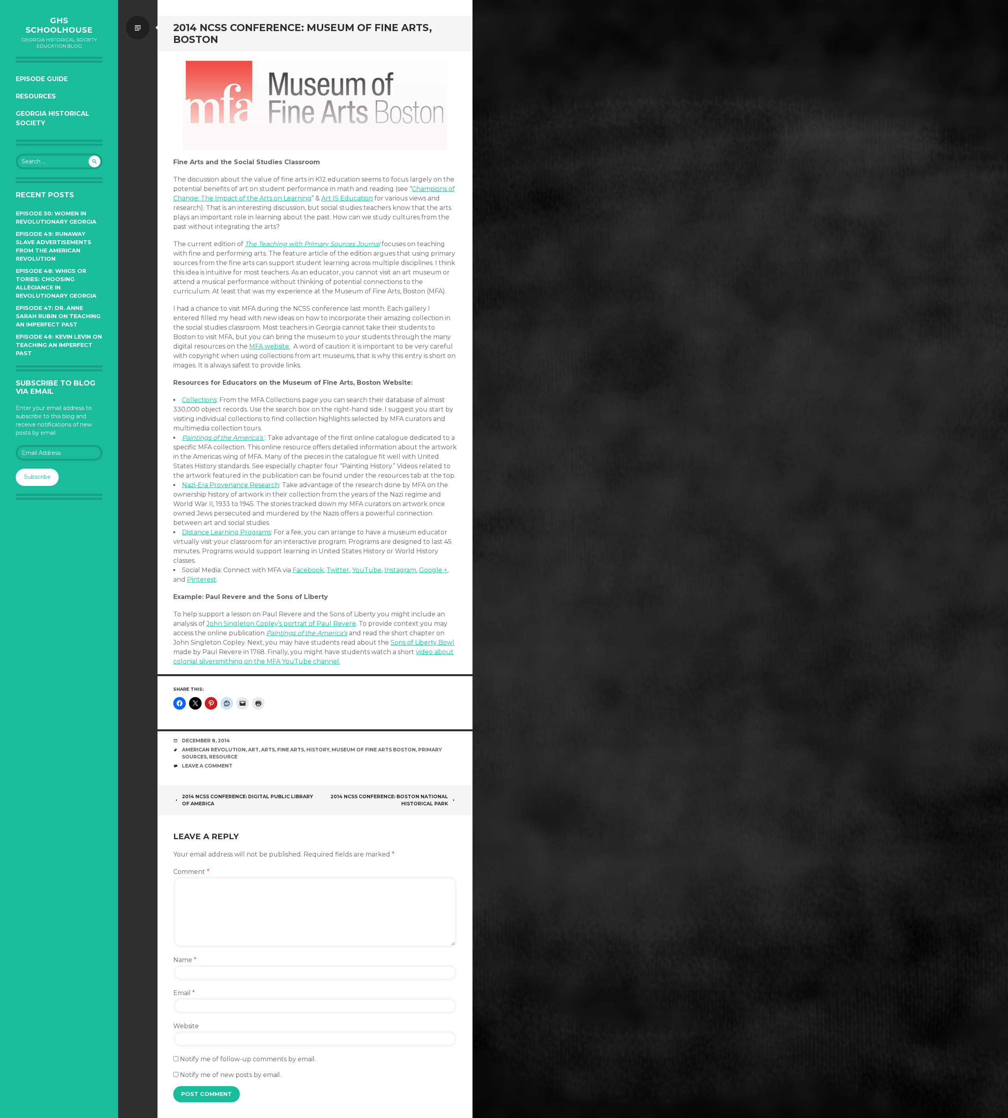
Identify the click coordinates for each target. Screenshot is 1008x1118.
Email (184, 993)
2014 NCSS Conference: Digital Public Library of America (247, 800)
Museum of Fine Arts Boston (374, 750)
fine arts (290, 750)
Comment (191, 871)
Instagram (400, 570)
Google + (433, 570)
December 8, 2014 (206, 740)
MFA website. (269, 346)
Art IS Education (347, 198)
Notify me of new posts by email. (230, 1075)
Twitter (337, 570)
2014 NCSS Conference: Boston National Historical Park (389, 800)
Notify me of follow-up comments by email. (248, 1059)
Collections (199, 400)
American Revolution (214, 750)
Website (186, 1026)
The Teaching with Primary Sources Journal (312, 244)
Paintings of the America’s (223, 437)
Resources (36, 96)
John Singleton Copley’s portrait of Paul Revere (281, 623)
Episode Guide (42, 79)
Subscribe (37, 476)
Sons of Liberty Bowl (422, 642)
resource (223, 757)
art (253, 750)
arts (268, 750)
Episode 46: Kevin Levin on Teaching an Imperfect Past (59, 345)
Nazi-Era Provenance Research (230, 485)
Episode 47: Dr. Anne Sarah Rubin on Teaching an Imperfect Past (58, 316)
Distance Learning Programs (226, 532)
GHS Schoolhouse (59, 25)
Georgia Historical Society (52, 118)
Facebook (308, 570)
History (317, 750)
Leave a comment (207, 766)
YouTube (367, 570)
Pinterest (201, 579)
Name (184, 960)
